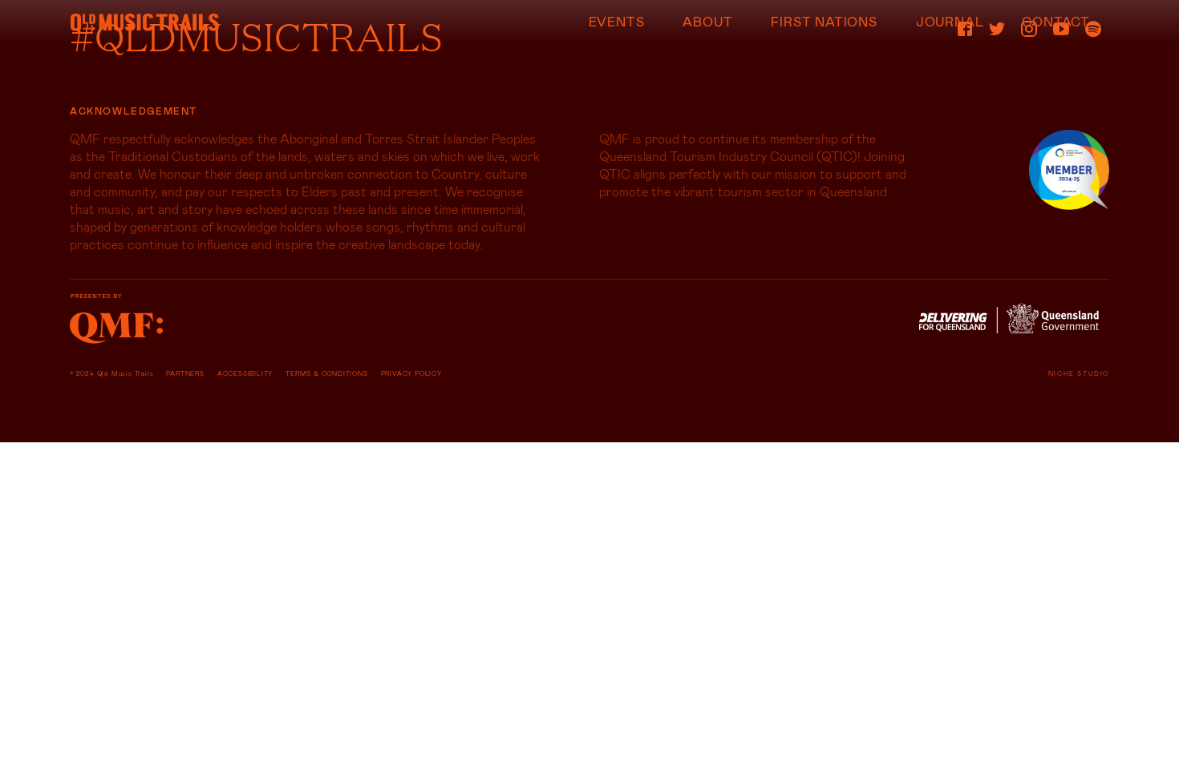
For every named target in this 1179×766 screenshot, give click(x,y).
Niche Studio (1078, 373)
